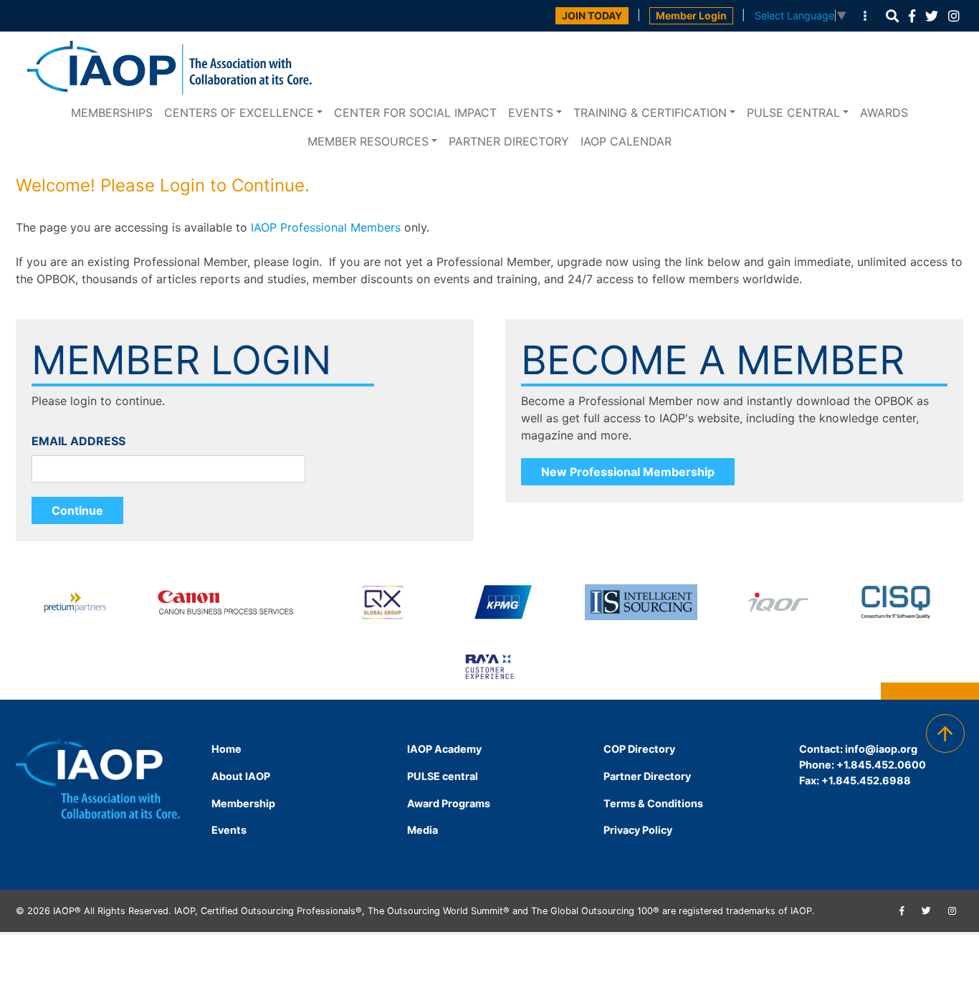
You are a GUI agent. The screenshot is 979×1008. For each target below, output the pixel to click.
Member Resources (368, 141)
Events (530, 112)
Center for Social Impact (415, 112)
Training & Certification (650, 112)
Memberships (112, 112)
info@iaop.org (881, 749)
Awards (884, 112)
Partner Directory (509, 141)
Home (226, 749)
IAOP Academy (444, 749)
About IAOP (240, 776)
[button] (892, 16)
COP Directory (639, 749)
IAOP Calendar (626, 141)
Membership (243, 803)
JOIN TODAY (592, 15)
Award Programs (448, 803)
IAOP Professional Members (326, 227)
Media (422, 830)
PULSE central (793, 112)
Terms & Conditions (653, 803)
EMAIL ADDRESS (78, 441)
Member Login (691, 15)
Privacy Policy (637, 830)
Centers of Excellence (239, 112)
